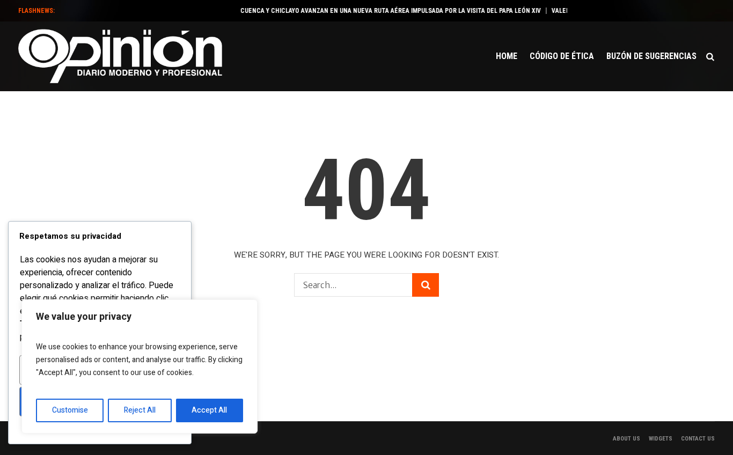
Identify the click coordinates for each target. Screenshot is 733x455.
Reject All (140, 410)
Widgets (660, 438)
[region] (139, 366)
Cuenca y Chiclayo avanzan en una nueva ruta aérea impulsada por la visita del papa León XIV (384, 10)
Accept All (209, 410)
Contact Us (698, 438)
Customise (70, 410)
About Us (626, 438)
